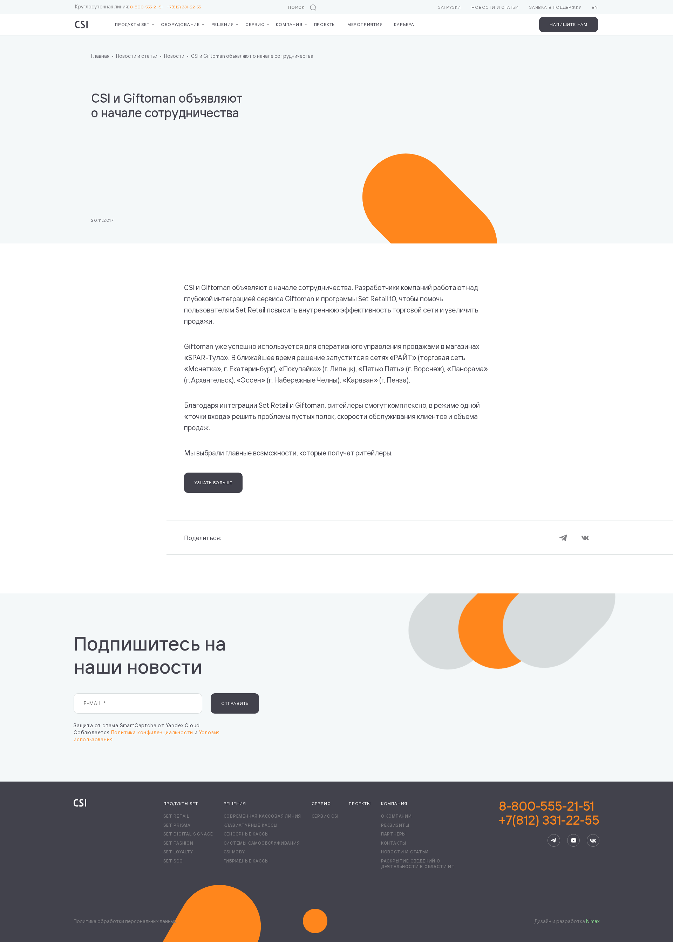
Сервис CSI (325, 816)
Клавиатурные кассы (251, 825)
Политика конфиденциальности (152, 732)
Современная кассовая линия (262, 816)
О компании (396, 816)
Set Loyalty (178, 851)
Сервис (255, 24)
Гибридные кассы (246, 861)
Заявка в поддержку (555, 7)
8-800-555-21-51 (148, 6)
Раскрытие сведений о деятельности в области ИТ (418, 863)
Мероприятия (365, 24)
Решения (222, 24)
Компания (289, 24)
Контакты (393, 843)
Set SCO (173, 861)
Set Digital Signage (188, 834)
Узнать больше (213, 482)
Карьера (404, 24)
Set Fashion (178, 843)
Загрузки (449, 7)
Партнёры (393, 834)
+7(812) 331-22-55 (184, 6)
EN (595, 7)
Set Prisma (177, 825)
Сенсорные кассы (246, 834)
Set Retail (176, 816)
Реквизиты (395, 825)
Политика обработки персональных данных (125, 921)
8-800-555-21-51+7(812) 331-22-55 (549, 813)
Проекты (325, 24)
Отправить (235, 703)
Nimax (592, 921)
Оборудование (180, 24)
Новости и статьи (495, 7)
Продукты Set (180, 803)
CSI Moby (234, 851)
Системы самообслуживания (262, 843)
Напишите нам (568, 24)
